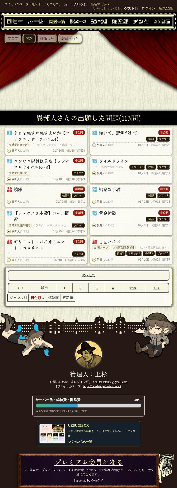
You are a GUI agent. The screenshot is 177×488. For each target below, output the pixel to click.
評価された (70, 38)
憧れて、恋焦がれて (118, 133)
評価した (47, 38)
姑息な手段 (109, 189)
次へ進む (88, 275)
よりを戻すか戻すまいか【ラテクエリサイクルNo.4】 (42, 136)
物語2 (151, 219)
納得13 (149, 253)
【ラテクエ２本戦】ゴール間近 (41, 216)
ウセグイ (97, 480)
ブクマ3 (163, 139)
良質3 (120, 253)
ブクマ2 (78, 173)
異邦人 (16, 150)
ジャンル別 (18, 298)
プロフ (13, 38)
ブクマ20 (162, 253)
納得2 (151, 167)
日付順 (36, 298)
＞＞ (156, 288)
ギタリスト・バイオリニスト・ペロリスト (39, 245)
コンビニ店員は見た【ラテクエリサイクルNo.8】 (42, 164)
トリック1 (134, 253)
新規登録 (166, 8)
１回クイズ (109, 242)
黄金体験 (107, 213)
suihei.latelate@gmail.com (111, 382)
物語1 (151, 139)
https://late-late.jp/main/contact (102, 386)
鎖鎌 (18, 189)
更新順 (68, 298)
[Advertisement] (88, 75)
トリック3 (137, 167)
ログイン (148, 8)
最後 (133, 288)
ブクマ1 (78, 195)
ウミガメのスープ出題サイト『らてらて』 (33, 4)
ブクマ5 (163, 219)
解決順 (53, 298)
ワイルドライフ (113, 161)
